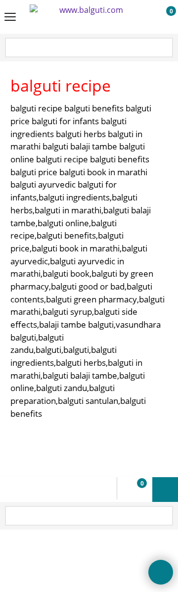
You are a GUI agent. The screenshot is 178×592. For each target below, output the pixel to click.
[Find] (164, 48)
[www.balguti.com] (87, 16)
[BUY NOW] (162, 17)
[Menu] (10, 17)
